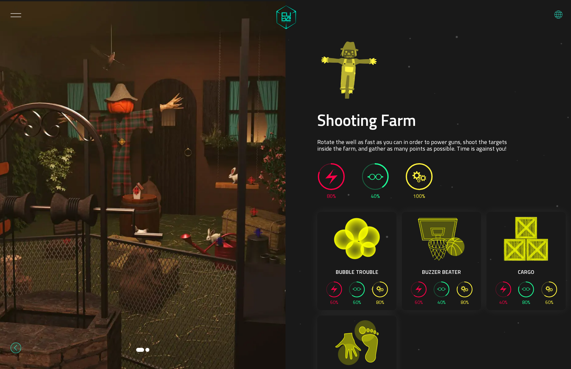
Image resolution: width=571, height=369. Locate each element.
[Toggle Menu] (15, 15)
